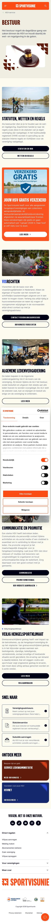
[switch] (44, 468)
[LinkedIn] (12, 823)
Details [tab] (26, 418)
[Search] (45, 5)
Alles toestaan (25, 494)
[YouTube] (25, 823)
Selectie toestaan (25, 502)
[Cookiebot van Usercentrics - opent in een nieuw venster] (37, 411)
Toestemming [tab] (9, 418)
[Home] (25, 5)
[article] (25, 770)
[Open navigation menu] (5, 5)
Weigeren (25, 510)
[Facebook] (38, 823)
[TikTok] (19, 823)
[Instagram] (31, 823)
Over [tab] (42, 418)
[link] (25, 148)
